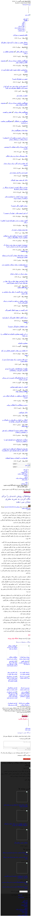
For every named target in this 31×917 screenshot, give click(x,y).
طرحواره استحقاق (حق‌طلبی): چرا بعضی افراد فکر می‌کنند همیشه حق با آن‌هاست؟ (15, 449)
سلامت (26, 20)
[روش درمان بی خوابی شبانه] (27, 271)
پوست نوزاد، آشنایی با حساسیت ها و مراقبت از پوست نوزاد (16, 197)
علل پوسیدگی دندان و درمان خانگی (17, 156)
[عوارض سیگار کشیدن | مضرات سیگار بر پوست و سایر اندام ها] (27, 184)
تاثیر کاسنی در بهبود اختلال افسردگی (16, 310)
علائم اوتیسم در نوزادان (20, 35)
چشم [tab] (23, 23)
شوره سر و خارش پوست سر (19, 172)
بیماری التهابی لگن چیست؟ (19, 206)
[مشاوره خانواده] (27, 340)
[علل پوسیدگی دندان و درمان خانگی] (27, 153)
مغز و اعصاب (24, 251)
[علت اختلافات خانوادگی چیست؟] (27, 323)
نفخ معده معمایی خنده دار (20, 230)
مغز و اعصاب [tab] (21, 30)
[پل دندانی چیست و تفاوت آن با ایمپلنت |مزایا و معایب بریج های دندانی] (27, 135)
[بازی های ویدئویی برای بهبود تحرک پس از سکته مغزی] (27, 356)
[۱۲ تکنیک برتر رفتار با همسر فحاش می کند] (27, 347)
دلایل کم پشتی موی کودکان (19, 180)
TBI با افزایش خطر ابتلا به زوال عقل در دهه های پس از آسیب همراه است (15, 282)
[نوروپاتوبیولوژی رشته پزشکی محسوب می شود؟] (27, 261)
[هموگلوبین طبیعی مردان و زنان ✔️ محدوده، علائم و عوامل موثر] (27, 57)
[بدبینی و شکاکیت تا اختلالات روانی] (27, 402)
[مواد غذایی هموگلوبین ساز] (27, 127)
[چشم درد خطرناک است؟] (27, 76)
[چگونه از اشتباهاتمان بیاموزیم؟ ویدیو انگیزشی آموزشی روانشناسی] (27, 365)
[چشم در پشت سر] (27, 92)
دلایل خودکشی (23, 412)
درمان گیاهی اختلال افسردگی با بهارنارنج (15, 317)
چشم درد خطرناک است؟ (20, 79)
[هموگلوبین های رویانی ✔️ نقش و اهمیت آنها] (27, 109)
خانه (26, 482)
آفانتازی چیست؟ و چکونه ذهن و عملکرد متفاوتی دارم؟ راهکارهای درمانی (15, 236)
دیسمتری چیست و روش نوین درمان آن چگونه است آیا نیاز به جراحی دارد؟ (16, 245)
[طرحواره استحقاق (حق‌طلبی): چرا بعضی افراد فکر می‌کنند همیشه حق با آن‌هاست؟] (27, 446)
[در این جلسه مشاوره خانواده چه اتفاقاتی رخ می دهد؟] (27, 331)
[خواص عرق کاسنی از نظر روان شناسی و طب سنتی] (27, 289)
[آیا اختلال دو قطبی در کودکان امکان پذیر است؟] (27, 393)
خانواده (26, 322)
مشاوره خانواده (23, 343)
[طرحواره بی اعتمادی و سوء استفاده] (27, 455)
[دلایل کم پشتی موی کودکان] (27, 177)
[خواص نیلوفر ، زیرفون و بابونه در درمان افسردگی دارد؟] (27, 298)
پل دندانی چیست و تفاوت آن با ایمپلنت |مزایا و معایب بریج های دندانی (15, 138)
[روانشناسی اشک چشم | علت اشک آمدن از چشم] (27, 67)
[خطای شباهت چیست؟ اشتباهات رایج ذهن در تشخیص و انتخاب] (27, 427)
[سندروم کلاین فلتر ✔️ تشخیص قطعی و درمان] (27, 48)
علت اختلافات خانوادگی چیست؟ (18, 326)
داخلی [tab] (23, 25)
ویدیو (26, 355)
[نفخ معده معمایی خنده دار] (27, 227)
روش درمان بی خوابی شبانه (19, 274)
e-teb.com (21, 897)
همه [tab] (24, 22)
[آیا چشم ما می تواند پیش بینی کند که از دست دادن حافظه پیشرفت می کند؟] (27, 83)
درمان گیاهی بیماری (23, 287)
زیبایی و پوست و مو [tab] (20, 27)
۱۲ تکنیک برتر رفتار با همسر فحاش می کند (14, 350)
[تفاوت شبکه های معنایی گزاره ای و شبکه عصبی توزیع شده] (27, 252)
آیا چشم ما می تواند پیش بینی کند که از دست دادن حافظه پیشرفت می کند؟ (15, 87)
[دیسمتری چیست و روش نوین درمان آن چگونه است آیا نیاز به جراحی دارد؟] (27, 242)
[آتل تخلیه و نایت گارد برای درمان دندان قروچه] (27, 160)
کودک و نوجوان (24, 910)
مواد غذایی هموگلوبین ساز (19, 130)
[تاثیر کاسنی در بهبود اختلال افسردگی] (27, 307)
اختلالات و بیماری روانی (22, 391)
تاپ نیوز (25, 19)
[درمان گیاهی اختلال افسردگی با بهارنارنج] (27, 314)
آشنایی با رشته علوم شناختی (19, 387)
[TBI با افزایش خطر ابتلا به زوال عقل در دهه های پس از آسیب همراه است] (27, 278)
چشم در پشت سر (22, 95)
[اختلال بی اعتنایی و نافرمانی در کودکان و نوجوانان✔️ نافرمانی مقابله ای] (27, 417)
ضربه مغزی (25, 716)
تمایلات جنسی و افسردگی (21, 842)
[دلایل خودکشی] (27, 409)
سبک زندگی (25, 426)
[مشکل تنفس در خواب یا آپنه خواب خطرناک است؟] (27, 39)
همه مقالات (25, 902)
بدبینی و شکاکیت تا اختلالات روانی (17, 405)
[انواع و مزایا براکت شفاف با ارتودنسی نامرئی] (27, 144)
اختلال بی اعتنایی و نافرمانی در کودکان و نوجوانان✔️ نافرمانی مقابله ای (15, 420)
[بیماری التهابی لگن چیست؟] (27, 203)
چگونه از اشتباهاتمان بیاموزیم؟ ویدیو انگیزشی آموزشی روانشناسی (16, 369)
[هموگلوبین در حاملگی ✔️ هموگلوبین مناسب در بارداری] (27, 118)
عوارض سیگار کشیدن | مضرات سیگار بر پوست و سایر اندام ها (15, 188)
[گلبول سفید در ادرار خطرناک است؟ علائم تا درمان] (27, 217)
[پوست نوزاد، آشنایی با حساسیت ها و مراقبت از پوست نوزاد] (27, 193)
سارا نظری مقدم (26, 508)
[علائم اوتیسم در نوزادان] (27, 32)
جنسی (26, 913)
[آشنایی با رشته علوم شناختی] (27, 384)
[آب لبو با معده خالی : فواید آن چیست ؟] (27, 210)
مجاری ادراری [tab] (21, 29)
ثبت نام (25, 4)
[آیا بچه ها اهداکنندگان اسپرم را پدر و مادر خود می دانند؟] (27, 375)
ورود (29, 4)
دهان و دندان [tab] (21, 26)
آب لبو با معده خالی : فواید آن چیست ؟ (16, 213)
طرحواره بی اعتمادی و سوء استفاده (17, 458)
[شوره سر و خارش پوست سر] (27, 169)
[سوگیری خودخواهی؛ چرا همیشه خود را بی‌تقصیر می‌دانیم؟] (27, 436)
